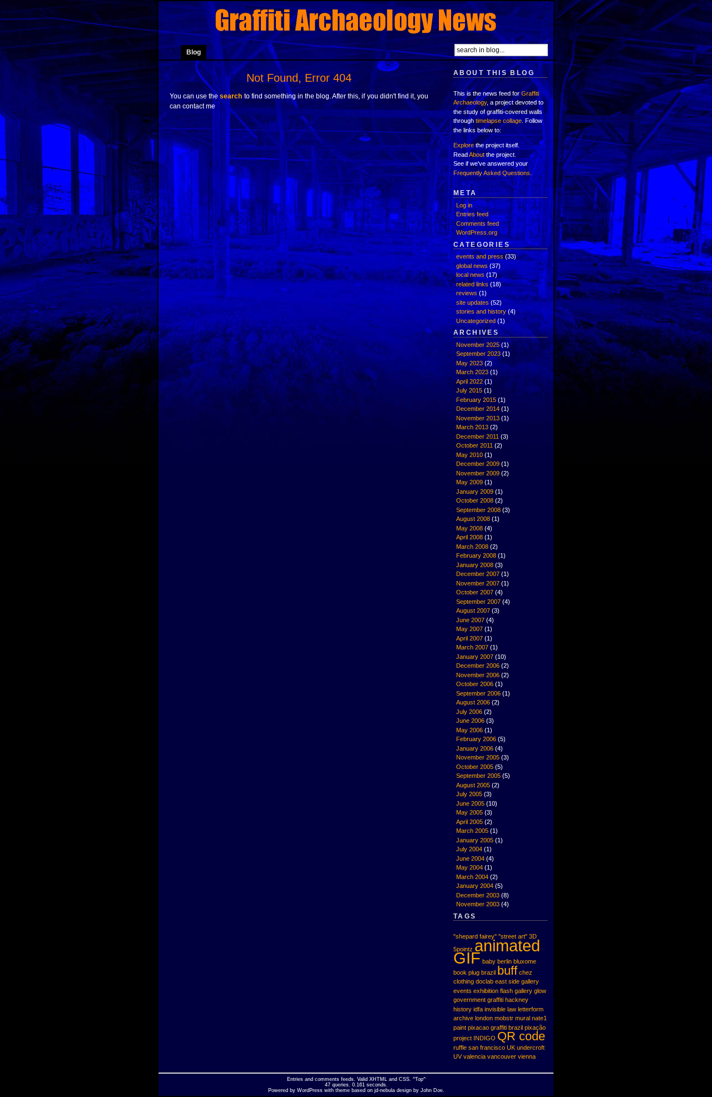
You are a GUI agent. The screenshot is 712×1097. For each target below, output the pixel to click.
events (462, 990)
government (469, 999)
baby (489, 961)
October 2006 (474, 684)
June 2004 (470, 858)
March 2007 (472, 647)
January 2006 (474, 748)
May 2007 (469, 629)
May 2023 (469, 363)
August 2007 (473, 610)
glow (540, 990)
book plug (466, 972)
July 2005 (469, 794)
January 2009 (474, 491)
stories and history (481, 311)
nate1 (539, 1018)
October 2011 (474, 445)
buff (507, 970)
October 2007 (474, 592)
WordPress (310, 1090)
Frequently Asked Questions (491, 173)
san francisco (486, 1047)
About (476, 154)
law (511, 1009)
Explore (463, 145)
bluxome (524, 961)
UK (511, 1047)
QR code (521, 1036)
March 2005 (472, 830)
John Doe (432, 1090)
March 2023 (472, 372)
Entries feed (472, 214)
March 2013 (472, 427)
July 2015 (469, 390)
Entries (295, 1079)
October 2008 (474, 500)
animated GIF (496, 951)
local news (470, 274)
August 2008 (473, 518)
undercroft (531, 1047)
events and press (479, 256)
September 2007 (478, 601)
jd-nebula (384, 1090)
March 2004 (472, 876)
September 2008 (478, 510)
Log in (464, 205)
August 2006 (473, 702)
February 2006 (476, 739)
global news (472, 265)
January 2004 (474, 885)
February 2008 (476, 555)
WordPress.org (476, 232)
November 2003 (478, 904)
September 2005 (478, 775)
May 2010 (469, 454)
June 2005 (470, 803)
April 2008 (469, 537)
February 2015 (476, 399)
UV (457, 1056)
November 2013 (478, 418)
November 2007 (478, 583)
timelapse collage (499, 120)
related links (472, 284)
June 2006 (470, 720)
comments (327, 1079)
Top (419, 1079)
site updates (472, 302)
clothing (463, 981)
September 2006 (478, 693)
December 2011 (477, 436)
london (484, 1018)
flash (506, 990)
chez (525, 972)
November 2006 (478, 675)
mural (522, 1018)
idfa (478, 1009)
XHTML (378, 1079)
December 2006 (478, 665)
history (462, 1009)
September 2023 (478, 353)
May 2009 (469, 482)
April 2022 (469, 381)
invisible (495, 1009)
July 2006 (469, 711)
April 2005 (469, 821)
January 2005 (474, 840)
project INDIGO (474, 1038)
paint (459, 1027)
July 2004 (469, 849)
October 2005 (474, 766)
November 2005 (478, 757)
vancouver (501, 1056)
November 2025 (478, 344)
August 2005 (473, 785)
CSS (404, 1079)
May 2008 (469, 528)
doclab (484, 981)
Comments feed (477, 223)
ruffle (460, 1047)
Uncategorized (476, 320)
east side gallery (517, 981)
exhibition (485, 990)
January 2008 (474, 565)
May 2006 (469, 730)
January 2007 (474, 656)
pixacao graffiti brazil (495, 1027)
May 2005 (469, 812)
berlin (504, 961)
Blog (193, 52)
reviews (466, 293)
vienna (527, 1056)
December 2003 (478, 895)
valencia (474, 1056)
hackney (516, 999)
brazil (488, 972)
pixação (535, 1027)
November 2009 (478, 473)
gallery (523, 990)
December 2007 (478, 573)
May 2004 (469, 867)
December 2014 (478, 408)
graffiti (495, 999)
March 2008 (472, 546)
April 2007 (469, 638)
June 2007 (470, 620)
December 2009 (478, 463)
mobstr (504, 1018)
